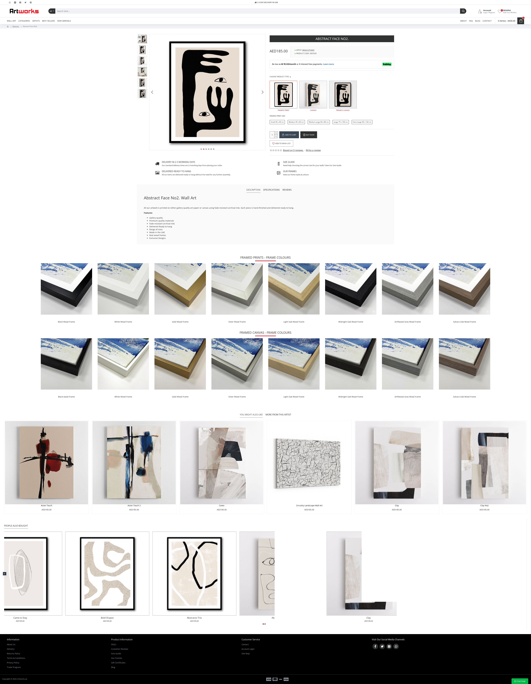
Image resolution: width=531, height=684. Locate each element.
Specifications (271, 189)
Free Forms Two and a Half (236, 617)
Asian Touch (46, 505)
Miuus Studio (308, 50)
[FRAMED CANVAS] (343, 94)
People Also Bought (16, 525)
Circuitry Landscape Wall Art (309, 505)
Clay (397, 505)
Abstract (15, 26)
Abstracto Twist (323, 617)
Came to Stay (410, 617)
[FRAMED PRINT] (283, 94)
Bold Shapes (497, 617)
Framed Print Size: (277, 116)
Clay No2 (484, 505)
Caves (221, 505)
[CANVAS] (313, 94)
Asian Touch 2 (134, 505)
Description (253, 189)
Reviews (287, 189)
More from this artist (278, 414)
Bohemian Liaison (149, 617)
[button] (152, 92)
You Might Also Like (251, 414)
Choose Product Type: (279, 76)
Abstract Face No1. (62, 617)
